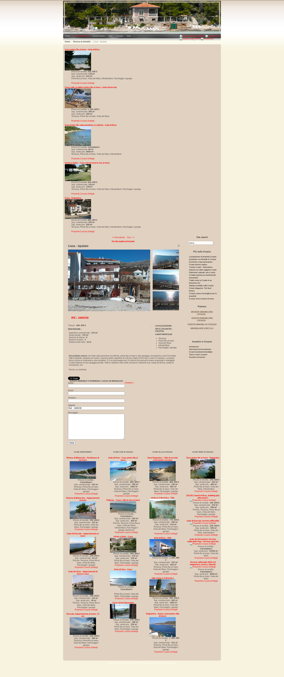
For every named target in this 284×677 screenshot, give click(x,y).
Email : (71, 390)
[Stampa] (178, 246)
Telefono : (72, 398)
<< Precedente (118, 237)
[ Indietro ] (129, 383)
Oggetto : (72, 405)
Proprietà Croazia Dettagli (83, 83)
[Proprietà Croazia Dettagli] (78, 70)
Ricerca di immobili (81, 42)
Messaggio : (73, 412)
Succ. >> (131, 237)
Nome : (71, 383)
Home (67, 42)
